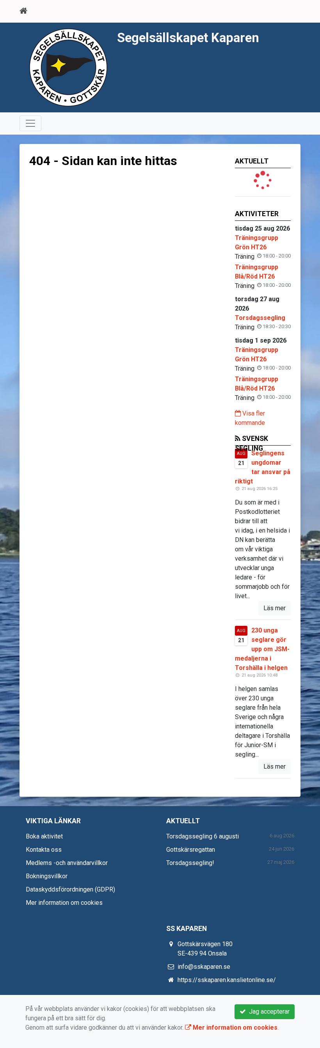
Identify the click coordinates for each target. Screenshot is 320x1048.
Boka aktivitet (44, 836)
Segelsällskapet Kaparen (188, 37)
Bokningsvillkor (47, 876)
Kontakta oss (44, 849)
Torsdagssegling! (190, 863)
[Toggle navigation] (289, 11)
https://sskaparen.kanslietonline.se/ (227, 980)
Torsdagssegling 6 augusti (202, 836)
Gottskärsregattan (190, 849)
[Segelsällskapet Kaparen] (68, 67)
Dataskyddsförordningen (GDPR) (70, 889)
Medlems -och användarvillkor (67, 863)
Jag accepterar (268, 1011)
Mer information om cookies (64, 902)
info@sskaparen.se (204, 966)
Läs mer (274, 608)
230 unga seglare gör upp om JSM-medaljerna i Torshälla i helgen (262, 649)
